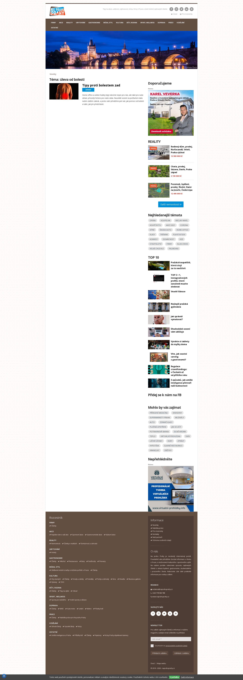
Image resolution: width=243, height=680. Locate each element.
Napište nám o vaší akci (59, 535)
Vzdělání (53, 623)
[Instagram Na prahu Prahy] (176, 9)
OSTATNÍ (54, 28)
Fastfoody (92, 561)
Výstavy (54, 582)
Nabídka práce (158, 528)
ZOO (62, 582)
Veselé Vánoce (178, 291)
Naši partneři (157, 537)
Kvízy (80, 626)
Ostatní (53, 632)
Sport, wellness (57, 596)
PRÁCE (170, 23)
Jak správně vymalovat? (177, 318)
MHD (62, 609)
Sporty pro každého (58, 600)
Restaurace (73, 561)
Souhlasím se (171, 646)
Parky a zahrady (103, 579)
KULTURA (119, 23)
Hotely (53, 552)
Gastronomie (56, 558)
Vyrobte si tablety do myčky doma (180, 343)
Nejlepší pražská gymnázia (179, 305)
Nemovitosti (55, 544)
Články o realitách (70, 544)
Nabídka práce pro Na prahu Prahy (73, 618)
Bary (83, 561)
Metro (89, 609)
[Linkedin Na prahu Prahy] (186, 9)
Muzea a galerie (135, 579)
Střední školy (56, 626)
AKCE (61, 23)
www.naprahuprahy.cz (160, 597)
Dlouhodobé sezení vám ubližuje (180, 330)
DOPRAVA (161, 23)
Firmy (52, 522)
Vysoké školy (69, 626)
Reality (52, 540)
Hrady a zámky (78, 579)
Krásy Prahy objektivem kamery (116, 635)
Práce (52, 614)
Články (53, 526)
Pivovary (102, 561)
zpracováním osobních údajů (176, 646)
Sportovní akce (77, 535)
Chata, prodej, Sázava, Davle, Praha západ (181, 169)
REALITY (69, 23)
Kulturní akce (110, 535)
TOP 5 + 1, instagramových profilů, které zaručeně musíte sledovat (179, 281)
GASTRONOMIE (94, 23)
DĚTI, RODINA (132, 23)
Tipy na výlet (64, 591)
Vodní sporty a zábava (78, 600)
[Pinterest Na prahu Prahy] (192, 9)
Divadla (122, 579)
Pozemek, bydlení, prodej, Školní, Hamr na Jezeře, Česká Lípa (181, 187)
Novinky (53, 74)
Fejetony (98, 635)
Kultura (53, 576)
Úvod (175, 14)
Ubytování (54, 549)
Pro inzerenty (187, 14)
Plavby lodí (99, 609)
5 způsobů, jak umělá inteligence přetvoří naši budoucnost (182, 383)
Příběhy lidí (79, 635)
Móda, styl (54, 567)
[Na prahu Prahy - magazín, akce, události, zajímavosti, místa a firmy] (57, 12)
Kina (114, 579)
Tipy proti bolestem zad (101, 85)
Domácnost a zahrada (89, 544)
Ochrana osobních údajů (162, 540)
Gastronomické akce (94, 535)
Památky (90, 579)
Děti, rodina (55, 587)
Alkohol (62, 561)
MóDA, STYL (108, 23)
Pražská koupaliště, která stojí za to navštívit (181, 265)
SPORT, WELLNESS (147, 23)
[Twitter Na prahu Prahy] (181, 9)
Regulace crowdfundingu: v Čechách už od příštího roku (179, 370)
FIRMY (53, 23)
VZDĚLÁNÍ (180, 23)
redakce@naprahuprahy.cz (162, 589)
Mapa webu (161, 663)
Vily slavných (56, 579)
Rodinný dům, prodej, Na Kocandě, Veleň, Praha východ (182, 149)
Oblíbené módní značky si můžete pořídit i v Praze (70, 570)
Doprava (53, 605)
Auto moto (71, 609)
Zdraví (75, 591)
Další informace (187, 677)
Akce (51, 531)
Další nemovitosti (170, 204)
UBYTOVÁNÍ (80, 23)
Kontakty (156, 534)
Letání (81, 609)
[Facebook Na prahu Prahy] (171, 9)
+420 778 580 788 (158, 593)
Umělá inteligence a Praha (61, 635)
